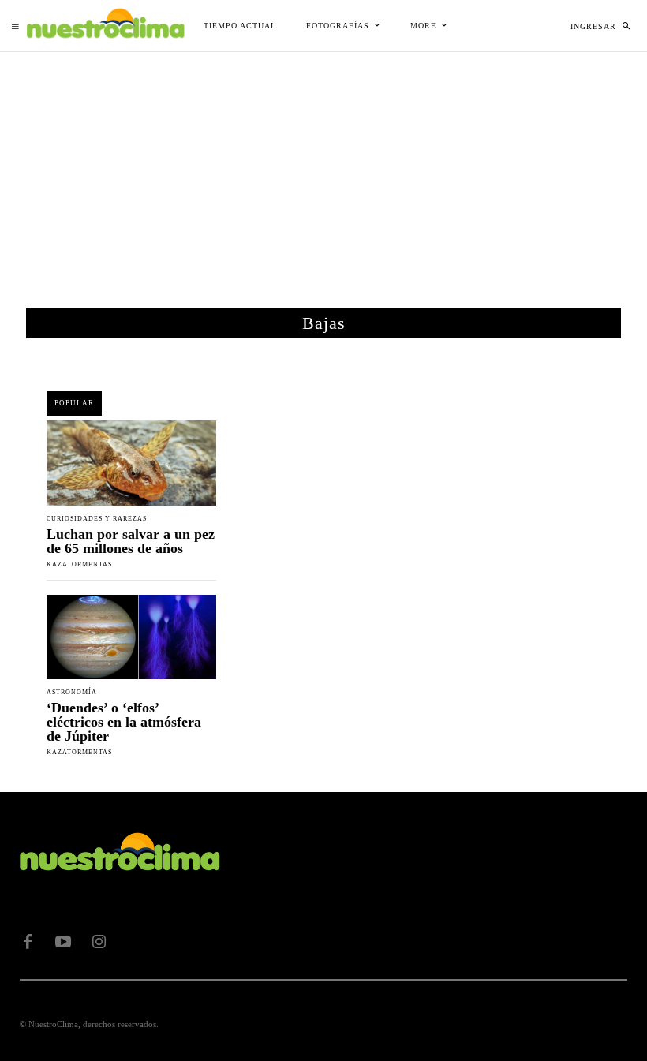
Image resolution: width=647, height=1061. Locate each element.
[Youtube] (63, 942)
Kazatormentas (79, 564)
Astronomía (72, 692)
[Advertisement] (323, 170)
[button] (625, 26)
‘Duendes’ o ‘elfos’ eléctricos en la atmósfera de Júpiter (124, 722)
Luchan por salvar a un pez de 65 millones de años (131, 541)
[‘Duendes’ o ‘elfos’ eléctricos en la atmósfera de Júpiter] (131, 637)
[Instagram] (99, 942)
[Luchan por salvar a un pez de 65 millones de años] (131, 463)
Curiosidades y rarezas (97, 519)
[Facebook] (28, 942)
